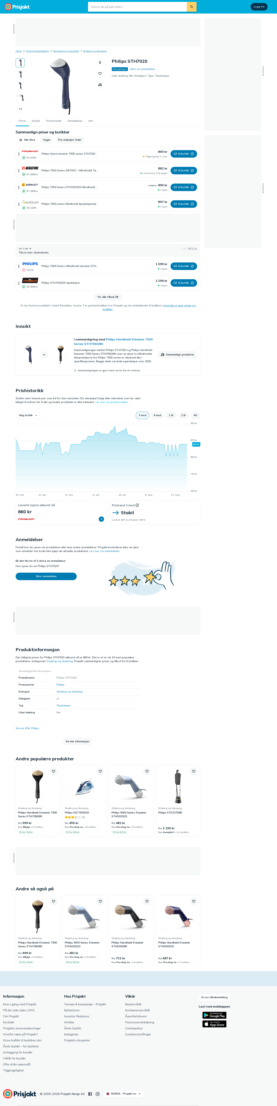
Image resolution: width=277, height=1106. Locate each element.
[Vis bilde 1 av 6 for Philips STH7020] (20, 62)
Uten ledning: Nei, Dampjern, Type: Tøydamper (140, 75)
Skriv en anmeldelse (142, 69)
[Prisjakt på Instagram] (97, 1093)
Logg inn (259, 6)
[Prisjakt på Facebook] (90, 1093)
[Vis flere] (19, 154)
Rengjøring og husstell (66, 51)
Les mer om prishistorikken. (112, 402)
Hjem (19, 51)
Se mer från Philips (27, 728)
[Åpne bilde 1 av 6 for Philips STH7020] (60, 86)
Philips (60, 684)
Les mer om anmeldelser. (105, 551)
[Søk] (192, 7)
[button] (20, 109)
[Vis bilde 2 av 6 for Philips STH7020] (20, 74)
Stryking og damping (95, 51)
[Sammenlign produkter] (100, 85)
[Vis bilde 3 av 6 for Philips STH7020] (20, 86)
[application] (108, 459)
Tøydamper (64, 705)
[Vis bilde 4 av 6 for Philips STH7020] (20, 97)
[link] (108, 355)
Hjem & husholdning (37, 51)
